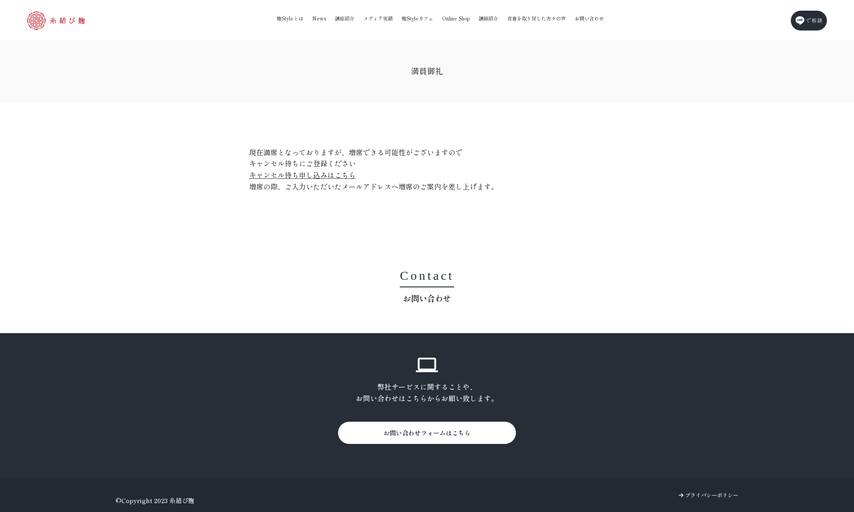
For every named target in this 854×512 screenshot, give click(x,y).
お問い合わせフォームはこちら (427, 432)
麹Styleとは (290, 18)
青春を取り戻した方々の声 (536, 18)
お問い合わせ (589, 18)
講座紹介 (344, 18)
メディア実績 (378, 18)
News (319, 18)
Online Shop (456, 18)
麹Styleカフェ (417, 18)
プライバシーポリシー (711, 495)
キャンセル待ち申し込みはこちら (302, 174)
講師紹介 (488, 18)
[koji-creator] (56, 20)
